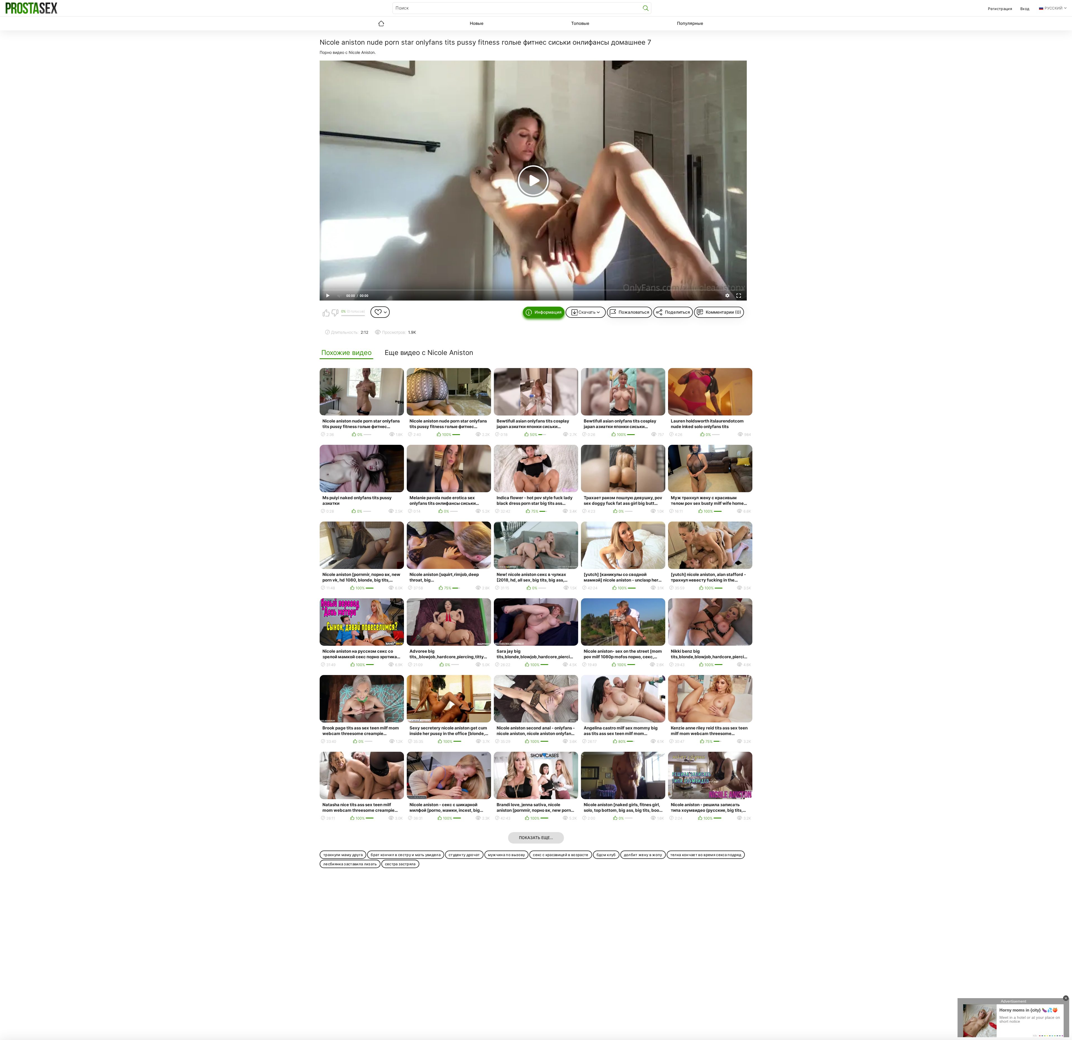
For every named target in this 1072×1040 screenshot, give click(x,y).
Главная (381, 23)
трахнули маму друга (343, 854)
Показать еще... (536, 837)
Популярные (690, 23)
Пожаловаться (634, 312)
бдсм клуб (606, 854)
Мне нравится (326, 312)
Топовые (580, 23)
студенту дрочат (464, 854)
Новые (477, 23)
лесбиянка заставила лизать (350, 864)
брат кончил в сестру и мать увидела (406, 854)
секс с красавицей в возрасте (560, 854)
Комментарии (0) (723, 312)
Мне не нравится (334, 312)
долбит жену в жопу (643, 854)
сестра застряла (400, 864)
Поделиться (677, 312)
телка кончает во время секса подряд (705, 854)
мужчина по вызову (506, 854)
